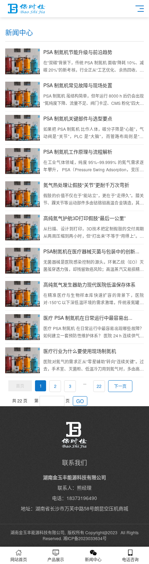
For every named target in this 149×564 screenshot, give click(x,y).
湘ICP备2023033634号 (85, 538)
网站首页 (18, 559)
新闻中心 (93, 559)
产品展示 (55, 559)
